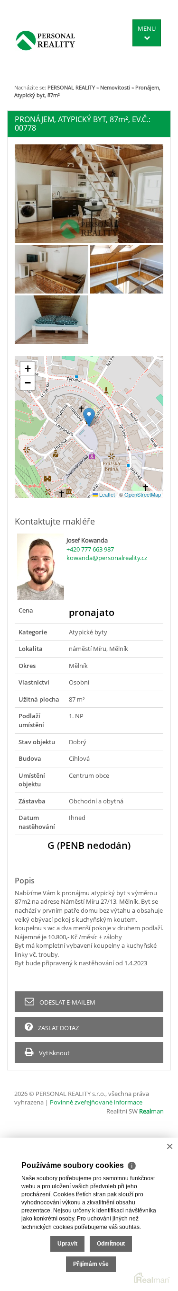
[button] (89, 417)
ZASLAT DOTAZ (58, 1028)
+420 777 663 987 (90, 549)
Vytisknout (53, 1053)
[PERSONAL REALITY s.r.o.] (46, 40)
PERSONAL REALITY (71, 87)
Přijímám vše (91, 1264)
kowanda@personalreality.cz (106, 557)
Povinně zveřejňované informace (96, 1102)
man (151, 1111)
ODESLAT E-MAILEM (66, 1002)
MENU (147, 28)
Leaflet (106, 494)
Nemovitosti (115, 87)
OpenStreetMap (142, 494)
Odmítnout (111, 1243)
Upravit (67, 1243)
